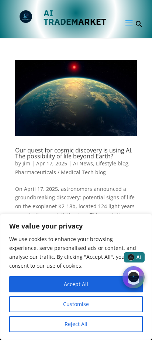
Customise (76, 304)
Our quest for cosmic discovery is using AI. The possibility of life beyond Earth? (73, 153)
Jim (26, 163)
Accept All (76, 284)
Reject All (76, 323)
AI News (83, 163)
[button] (139, 25)
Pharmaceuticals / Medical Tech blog (60, 172)
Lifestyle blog (112, 163)
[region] (76, 277)
